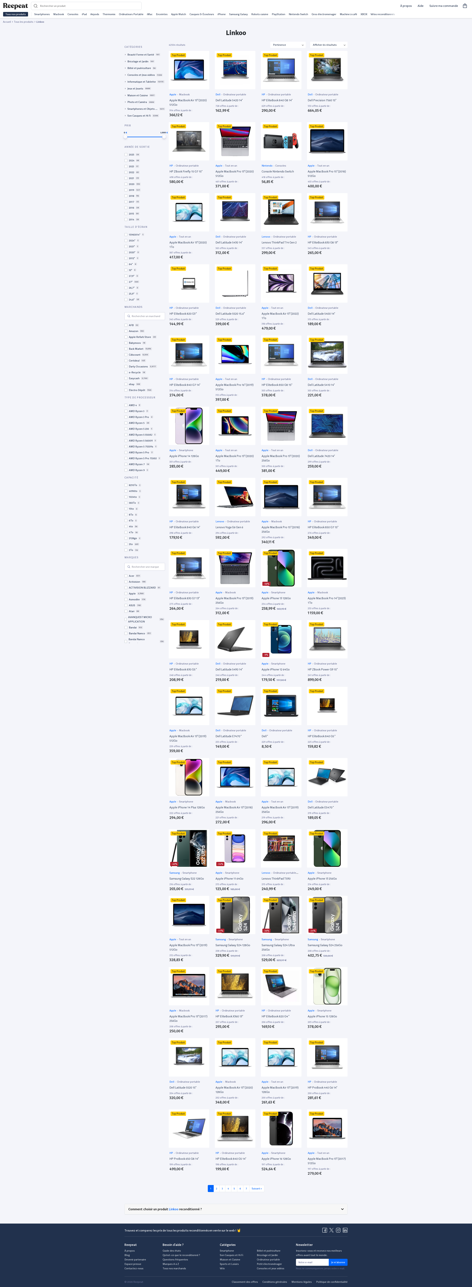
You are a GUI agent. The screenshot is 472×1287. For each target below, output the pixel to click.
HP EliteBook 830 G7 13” (184, 598)
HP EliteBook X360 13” (229, 1016)
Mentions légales (301, 1281)
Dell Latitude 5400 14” (321, 313)
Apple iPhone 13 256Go (322, 878)
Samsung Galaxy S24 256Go (325, 945)
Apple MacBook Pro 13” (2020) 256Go (281, 458)
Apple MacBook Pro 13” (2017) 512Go (327, 1161)
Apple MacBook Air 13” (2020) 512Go (188, 102)
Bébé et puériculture (268, 1250)
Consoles (72, 14)
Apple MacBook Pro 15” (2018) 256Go (281, 529)
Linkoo (173, 1209)
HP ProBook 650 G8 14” (184, 1158)
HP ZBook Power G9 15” (323, 669)
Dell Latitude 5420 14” (229, 100)
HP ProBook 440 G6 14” (322, 1087)
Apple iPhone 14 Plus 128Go (187, 807)
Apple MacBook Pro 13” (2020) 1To (235, 458)
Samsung (174, 872)
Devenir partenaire (135, 1259)
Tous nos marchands (174, 1268)
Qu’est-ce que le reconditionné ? (181, 1255)
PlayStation (278, 14)
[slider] (125, 137)
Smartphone (186, 450)
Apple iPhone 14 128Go (184, 456)
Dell (218, 94)
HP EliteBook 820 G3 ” (183, 313)
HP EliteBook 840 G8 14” (277, 100)
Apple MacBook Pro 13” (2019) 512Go (188, 947)
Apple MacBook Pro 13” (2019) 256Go (234, 600)
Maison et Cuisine (230, 1259)
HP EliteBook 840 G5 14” (231, 1158)
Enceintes (162, 14)
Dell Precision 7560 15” (322, 100)
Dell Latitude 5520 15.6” (230, 313)
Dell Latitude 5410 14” (321, 385)
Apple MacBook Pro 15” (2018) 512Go (327, 174)
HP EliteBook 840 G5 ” (321, 736)
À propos (406, 6)
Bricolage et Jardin (267, 1255)
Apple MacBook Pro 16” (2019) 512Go (235, 387)
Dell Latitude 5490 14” (229, 669)
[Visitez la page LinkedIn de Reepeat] (345, 1231)
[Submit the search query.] (128, 316)
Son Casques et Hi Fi (231, 1255)
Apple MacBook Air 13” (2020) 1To (188, 245)
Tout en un (231, 165)
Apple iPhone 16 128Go (276, 1158)
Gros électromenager (324, 14)
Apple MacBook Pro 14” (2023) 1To (327, 600)
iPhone (222, 14)
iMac (149, 14)
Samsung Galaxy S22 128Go (186, 878)
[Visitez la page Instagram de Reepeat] (339, 1231)
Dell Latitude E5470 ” (321, 807)
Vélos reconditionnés (383, 14)
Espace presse (132, 1263)
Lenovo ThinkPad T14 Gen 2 (279, 242)
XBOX (364, 14)
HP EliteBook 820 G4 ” (275, 1016)
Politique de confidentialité (332, 1281)
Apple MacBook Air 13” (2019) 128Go (280, 1090)
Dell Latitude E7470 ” (229, 736)
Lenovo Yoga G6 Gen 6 (229, 527)
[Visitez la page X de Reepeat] (332, 1231)
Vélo (222, 1268)
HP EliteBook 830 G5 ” (183, 669)
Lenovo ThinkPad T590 (276, 878)
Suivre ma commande (443, 6)
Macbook (58, 14)
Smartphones (42, 14)
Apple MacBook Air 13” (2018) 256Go (234, 810)
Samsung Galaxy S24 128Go (233, 945)
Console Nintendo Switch (278, 171)
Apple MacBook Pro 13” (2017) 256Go (188, 1019)
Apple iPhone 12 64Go (276, 669)
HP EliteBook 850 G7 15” (323, 527)
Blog (127, 1255)
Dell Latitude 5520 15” (182, 1087)
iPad (84, 14)
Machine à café (348, 14)
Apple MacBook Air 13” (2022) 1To (280, 316)
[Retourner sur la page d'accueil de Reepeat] (15, 5)
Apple (173, 94)
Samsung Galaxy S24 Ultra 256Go (278, 947)
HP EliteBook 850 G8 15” (277, 385)
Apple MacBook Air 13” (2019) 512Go (187, 738)
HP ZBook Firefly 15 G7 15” (185, 171)
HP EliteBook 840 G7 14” (184, 385)
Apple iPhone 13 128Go (276, 598)
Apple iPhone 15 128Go (322, 1016)
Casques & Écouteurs (202, 14)
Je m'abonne (338, 1262)
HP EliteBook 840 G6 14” (184, 527)
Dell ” (265, 736)
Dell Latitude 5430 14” (229, 242)
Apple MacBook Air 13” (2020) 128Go (234, 1090)
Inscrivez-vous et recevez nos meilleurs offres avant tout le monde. (319, 1253)
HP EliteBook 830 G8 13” (323, 242)
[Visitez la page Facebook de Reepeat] (325, 1231)
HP (264, 94)
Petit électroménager (269, 1263)
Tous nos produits (15, 14)
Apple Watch (178, 14)
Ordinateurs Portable (131, 14)
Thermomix (109, 14)
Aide (421, 6)
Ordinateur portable (234, 94)
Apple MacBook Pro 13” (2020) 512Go (235, 174)
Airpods (94, 14)
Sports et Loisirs (229, 1263)
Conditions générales (274, 1281)
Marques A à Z (171, 1263)
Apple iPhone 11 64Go (229, 878)
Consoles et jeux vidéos (270, 1268)
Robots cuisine (259, 14)
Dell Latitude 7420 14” (321, 456)
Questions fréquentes (175, 1259)
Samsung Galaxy (238, 14)
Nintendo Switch (298, 14)
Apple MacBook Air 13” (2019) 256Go (280, 810)
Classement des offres (245, 1281)
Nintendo (267, 165)
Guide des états (172, 1250)
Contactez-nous (133, 1268)
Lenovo (266, 236)
